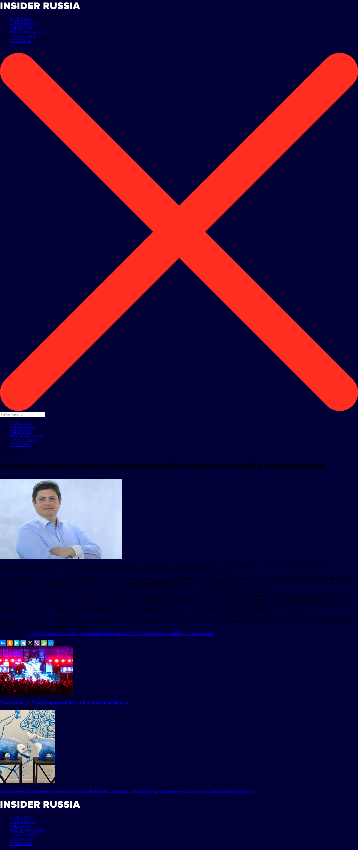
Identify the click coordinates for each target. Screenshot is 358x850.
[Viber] (37, 643)
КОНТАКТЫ (21, 844)
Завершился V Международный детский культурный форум (64, 702)
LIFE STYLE (20, 41)
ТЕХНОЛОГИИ (23, 36)
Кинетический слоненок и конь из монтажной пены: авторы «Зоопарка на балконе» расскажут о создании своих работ (126, 791)
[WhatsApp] (44, 643)
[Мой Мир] (51, 643)
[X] (30, 643)
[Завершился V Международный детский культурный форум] (36, 693)
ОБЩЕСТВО (21, 28)
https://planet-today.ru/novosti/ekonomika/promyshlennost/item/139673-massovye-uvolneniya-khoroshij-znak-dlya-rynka (120, 634)
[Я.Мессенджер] (16, 643)
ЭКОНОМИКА (23, 23)
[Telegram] (23, 643)
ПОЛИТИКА (21, 19)
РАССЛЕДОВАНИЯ (27, 32)
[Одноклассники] (10, 643)
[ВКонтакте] (3, 643)
